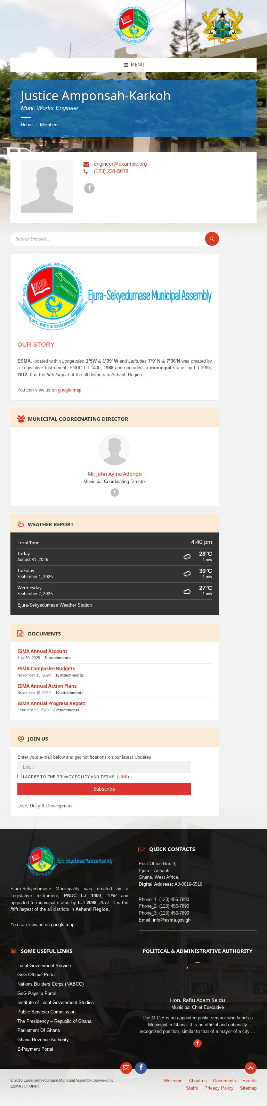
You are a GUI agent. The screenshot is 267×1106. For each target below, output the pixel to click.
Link (123, 777)
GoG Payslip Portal (36, 993)
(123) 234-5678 (111, 171)
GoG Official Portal (36, 974)
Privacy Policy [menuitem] (219, 1088)
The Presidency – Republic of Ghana (54, 1021)
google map (69, 390)
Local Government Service (44, 965)
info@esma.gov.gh (172, 919)
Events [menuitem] (249, 1080)
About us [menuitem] (198, 1080)
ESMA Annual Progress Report (51, 703)
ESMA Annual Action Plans (47, 686)
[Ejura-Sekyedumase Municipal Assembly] (222, 24)
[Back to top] (251, 1068)
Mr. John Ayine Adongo (115, 473)
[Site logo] (134, 43)
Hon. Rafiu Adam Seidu (197, 999)
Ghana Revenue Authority (43, 1039)
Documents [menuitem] (224, 1080)
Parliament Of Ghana (38, 1030)
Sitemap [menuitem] (248, 1088)
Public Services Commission (46, 1011)
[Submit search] (212, 239)
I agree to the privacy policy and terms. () (75, 777)
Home (27, 124)
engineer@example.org (120, 164)
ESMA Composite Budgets (46, 668)
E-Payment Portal (35, 1048)
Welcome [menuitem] (173, 1080)
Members (49, 124)
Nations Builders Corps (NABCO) (50, 984)
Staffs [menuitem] (192, 1088)
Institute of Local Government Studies (55, 1002)
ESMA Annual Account (42, 651)
